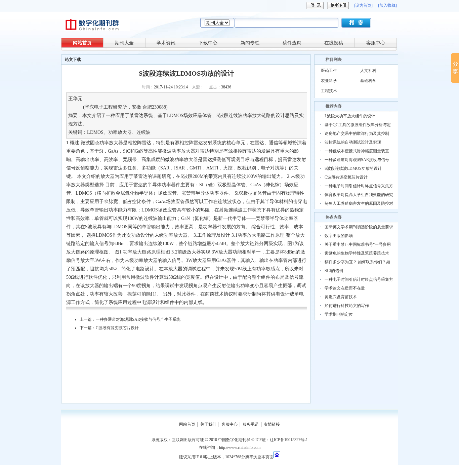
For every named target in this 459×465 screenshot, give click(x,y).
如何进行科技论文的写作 (347, 305)
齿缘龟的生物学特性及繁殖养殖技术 (357, 253)
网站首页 (82, 42)
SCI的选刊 (334, 270)
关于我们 (208, 424)
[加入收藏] (387, 5)
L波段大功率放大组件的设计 (350, 116)
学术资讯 (166, 42)
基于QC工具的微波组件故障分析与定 (358, 124)
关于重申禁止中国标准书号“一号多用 (358, 244)
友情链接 (272, 424)
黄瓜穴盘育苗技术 (341, 297)
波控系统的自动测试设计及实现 (353, 142)
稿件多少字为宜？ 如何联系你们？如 (357, 262)
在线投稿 (333, 42)
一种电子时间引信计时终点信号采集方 (359, 186)
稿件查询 (292, 42)
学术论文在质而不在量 (345, 288)
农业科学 (329, 80)
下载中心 (208, 42)
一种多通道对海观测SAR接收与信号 (357, 159)
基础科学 (368, 80)
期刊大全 (124, 42)
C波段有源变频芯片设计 (117, 327)
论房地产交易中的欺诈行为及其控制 (357, 133)
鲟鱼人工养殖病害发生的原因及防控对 (359, 203)
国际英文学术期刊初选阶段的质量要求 (359, 227)
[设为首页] (363, 5)
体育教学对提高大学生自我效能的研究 (359, 194)
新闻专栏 (250, 42)
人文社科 (368, 70)
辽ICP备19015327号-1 (289, 439)
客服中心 (375, 42)
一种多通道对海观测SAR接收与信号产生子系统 (138, 319)
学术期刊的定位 (339, 314)
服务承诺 (251, 424)
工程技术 (329, 90)
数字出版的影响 (339, 235)
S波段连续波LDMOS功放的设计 (353, 168)
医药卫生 (329, 70)
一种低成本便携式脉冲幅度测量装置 (357, 151)
